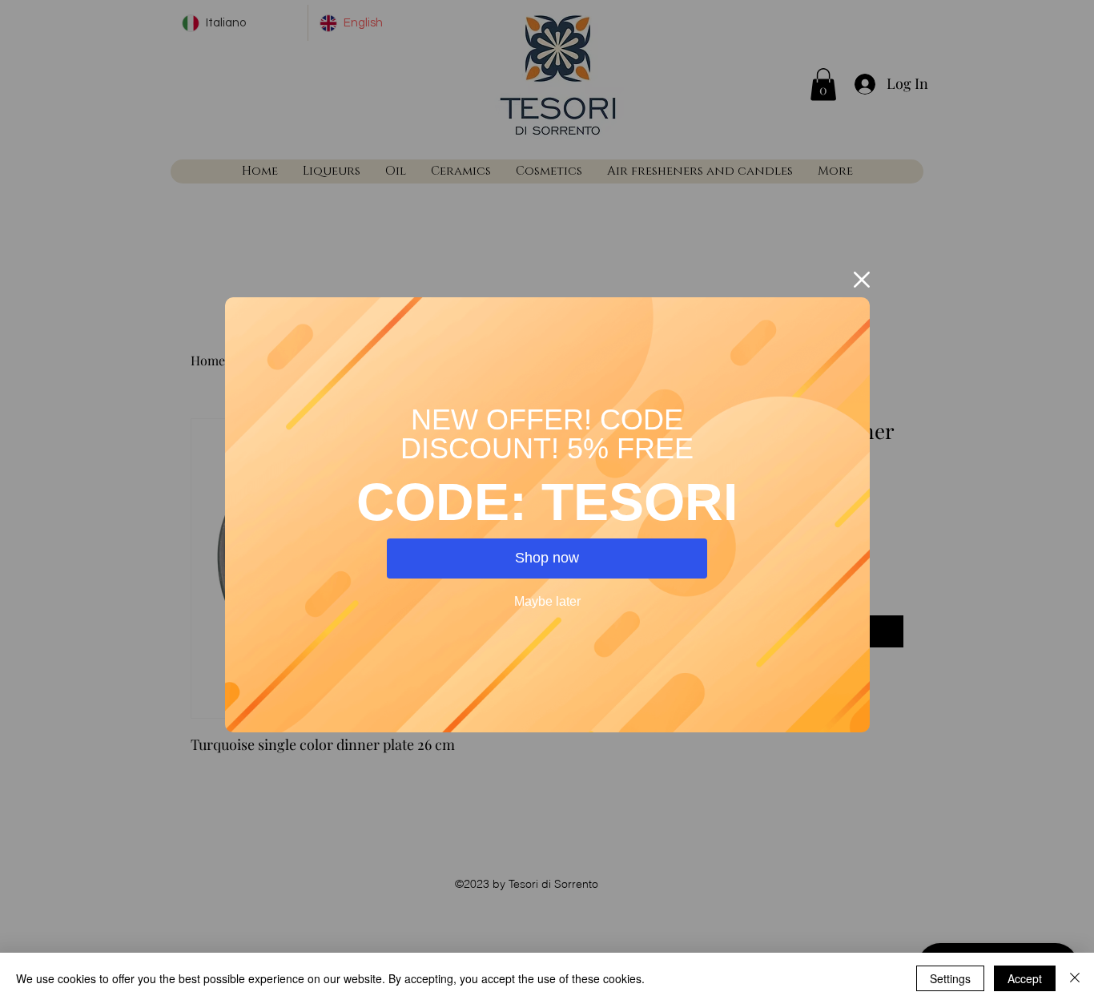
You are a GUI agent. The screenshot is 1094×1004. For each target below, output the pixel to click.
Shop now (547, 558)
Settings (950, 978)
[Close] (1074, 978)
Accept (1025, 978)
